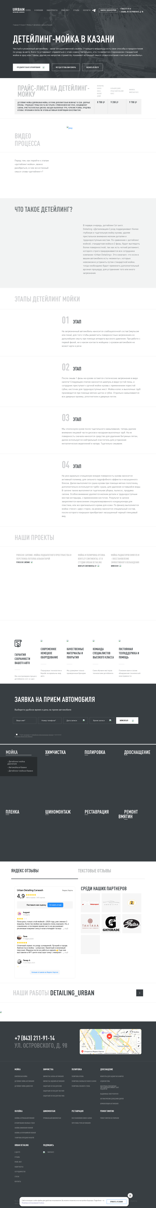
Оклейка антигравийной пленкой (25, 1133)
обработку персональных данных (42, 735)
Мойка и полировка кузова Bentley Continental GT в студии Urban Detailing (91, 558)
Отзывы (76, 10)
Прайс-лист (18, 1162)
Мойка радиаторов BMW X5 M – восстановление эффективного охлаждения (125, 558)
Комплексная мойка (21, 1076)
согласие (27, 735)
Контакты (86, 10)
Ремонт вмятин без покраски (109, 1118)
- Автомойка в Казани (17, 767)
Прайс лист (65, 10)
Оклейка (18, 1111)
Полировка (95, 752)
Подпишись (48, 1145)
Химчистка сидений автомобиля (53, 1081)
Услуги (27, 10)
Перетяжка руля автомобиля (81, 1123)
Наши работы (19, 1167)
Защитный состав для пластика (53, 1096)
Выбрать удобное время (108, 10)
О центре (17, 1152)
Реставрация (97, 811)
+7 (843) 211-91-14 (125, 9)
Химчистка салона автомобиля (53, 1076)
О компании (38, 10)
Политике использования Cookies (33, 1203)
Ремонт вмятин (128, 814)
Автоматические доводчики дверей (112, 1099)
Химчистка (55, 752)
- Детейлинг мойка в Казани (20, 771)
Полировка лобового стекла (81, 1086)
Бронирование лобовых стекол (25, 1123)
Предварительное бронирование (28, 67)
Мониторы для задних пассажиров (112, 1076)
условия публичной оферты (23, 736)
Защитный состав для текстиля (53, 1091)
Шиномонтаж (58, 811)
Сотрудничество (20, 1171)
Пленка (12, 811)
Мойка (12, 752)
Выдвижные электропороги (109, 1094)
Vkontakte (50, 1152)
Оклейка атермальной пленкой (24, 1118)
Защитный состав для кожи (52, 1086)
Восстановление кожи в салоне (82, 1118)
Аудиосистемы (105, 1081)
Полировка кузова (78, 1076)
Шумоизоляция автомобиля (109, 1103)
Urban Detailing (22, 1145)
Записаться (124, 720)
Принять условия (116, 1202)
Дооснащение (137, 752)
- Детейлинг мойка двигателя (16, 762)
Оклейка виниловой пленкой (24, 1128)
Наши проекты (52, 10)
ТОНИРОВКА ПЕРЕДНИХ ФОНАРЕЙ (24, 1138)
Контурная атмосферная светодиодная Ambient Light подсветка (109, 1087)
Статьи (17, 1176)
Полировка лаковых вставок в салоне (84, 1081)
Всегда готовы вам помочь (66, 67)
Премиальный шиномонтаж (52, 1118)
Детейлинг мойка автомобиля (24, 1081)
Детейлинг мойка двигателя (24, 1086)
